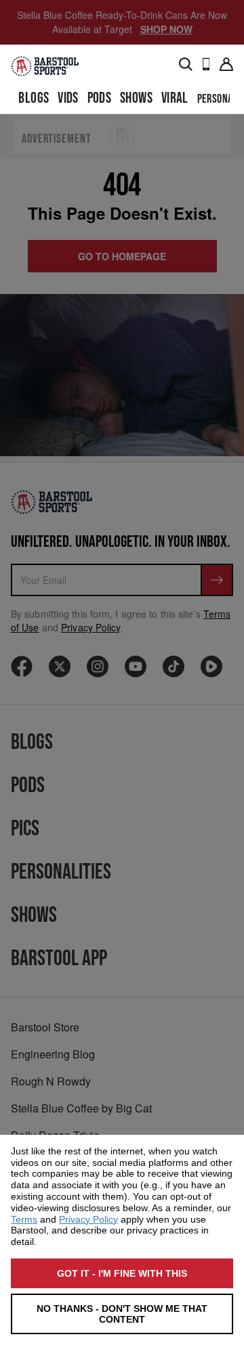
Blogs (33, 98)
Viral (174, 98)
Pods (99, 98)
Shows (136, 98)
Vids (68, 98)
